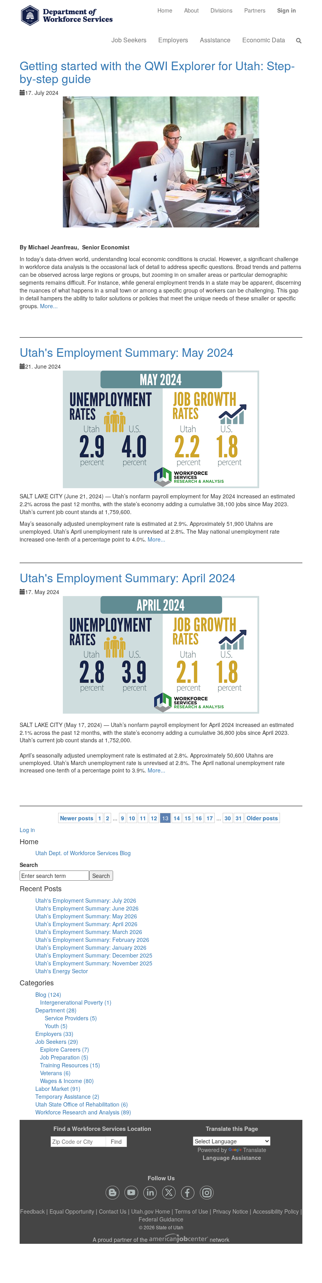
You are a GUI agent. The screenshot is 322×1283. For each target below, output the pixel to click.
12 (154, 818)
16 (199, 818)
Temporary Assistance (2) (67, 1096)
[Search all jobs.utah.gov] (296, 40)
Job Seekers (129, 39)
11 (143, 818)
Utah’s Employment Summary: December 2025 (93, 955)
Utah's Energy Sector (61, 971)
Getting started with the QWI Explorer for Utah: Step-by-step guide (157, 72)
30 (228, 818)
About (191, 10)
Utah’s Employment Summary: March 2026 (88, 932)
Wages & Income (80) (67, 1081)
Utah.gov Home (150, 1211)
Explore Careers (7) (64, 1049)
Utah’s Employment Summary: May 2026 (86, 916)
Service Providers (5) (71, 1018)
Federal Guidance (161, 1219)
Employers (173, 39)
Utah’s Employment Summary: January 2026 (90, 947)
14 (177, 818)
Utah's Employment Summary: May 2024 (127, 351)
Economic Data (263, 39)
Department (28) (56, 1010)
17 (210, 818)
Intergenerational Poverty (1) (76, 1002)
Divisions (221, 10)
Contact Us (112, 1211)
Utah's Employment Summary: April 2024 (128, 577)
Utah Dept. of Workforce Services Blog (83, 853)
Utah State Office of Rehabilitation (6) (81, 1104)
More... (49, 306)
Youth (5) (56, 1026)
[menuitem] (165, 10)
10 (132, 818)
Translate (254, 1150)
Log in (27, 830)
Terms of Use (191, 1211)
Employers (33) (54, 1034)
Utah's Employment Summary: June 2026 (87, 908)
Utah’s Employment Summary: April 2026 (86, 924)
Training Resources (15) (70, 1065)
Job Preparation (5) (64, 1057)
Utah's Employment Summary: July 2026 (85, 900)
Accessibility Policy (276, 1211)
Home (164, 10)
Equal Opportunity (71, 1211)
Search (29, 865)
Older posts (262, 818)
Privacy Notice (230, 1211)
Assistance (215, 39)
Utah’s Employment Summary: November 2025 (93, 963)
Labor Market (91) (57, 1088)
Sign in (289, 13)
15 (188, 818)
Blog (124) (48, 994)
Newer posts (76, 818)
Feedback (32, 1211)
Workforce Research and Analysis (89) (83, 1112)
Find (116, 1141)
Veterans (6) (55, 1073)
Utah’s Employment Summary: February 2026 (92, 939)
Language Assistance (232, 1157)
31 (239, 818)
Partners (254, 10)
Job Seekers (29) (56, 1041)
